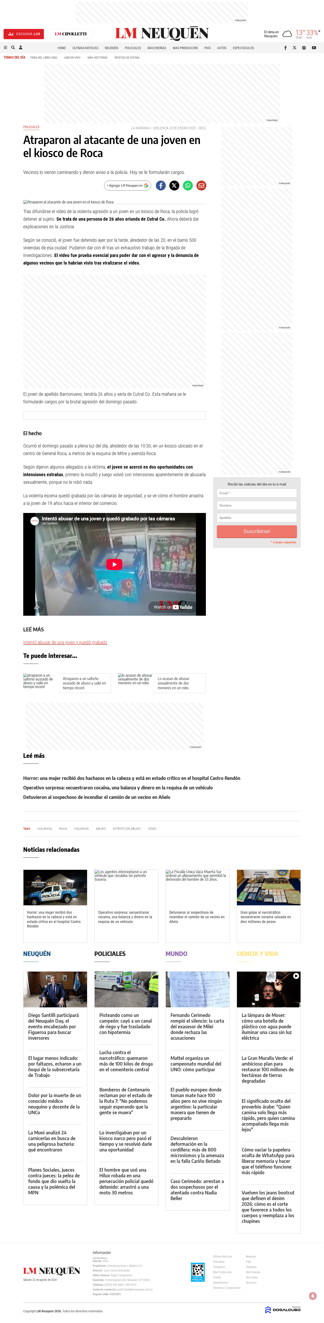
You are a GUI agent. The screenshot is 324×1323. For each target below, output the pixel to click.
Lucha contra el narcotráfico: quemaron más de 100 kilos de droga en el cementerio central (126, 1060)
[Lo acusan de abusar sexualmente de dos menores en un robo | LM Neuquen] (135, 683)
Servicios (251, 1282)
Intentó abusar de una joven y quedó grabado (65, 642)
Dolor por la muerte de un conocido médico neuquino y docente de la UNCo (54, 1103)
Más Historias (97, 57)
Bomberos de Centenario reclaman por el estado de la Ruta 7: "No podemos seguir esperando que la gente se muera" (125, 1100)
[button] (5, 48)
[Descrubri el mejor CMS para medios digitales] (283, 1314)
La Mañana (140, 128)
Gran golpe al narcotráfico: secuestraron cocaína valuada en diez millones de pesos (266, 917)
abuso (101, 828)
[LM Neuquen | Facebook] (286, 48)
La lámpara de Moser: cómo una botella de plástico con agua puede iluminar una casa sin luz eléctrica (267, 1026)
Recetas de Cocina (127, 57)
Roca (63, 828)
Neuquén (111, 48)
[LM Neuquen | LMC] (71, 34)
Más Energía (157, 48)
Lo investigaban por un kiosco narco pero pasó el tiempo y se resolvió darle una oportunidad (125, 1140)
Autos (221, 48)
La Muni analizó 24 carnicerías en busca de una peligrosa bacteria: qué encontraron (51, 1140)
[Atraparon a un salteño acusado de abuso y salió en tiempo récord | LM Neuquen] (40, 683)
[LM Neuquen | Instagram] (305, 48)
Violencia (161, 128)
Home (62, 48)
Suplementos (220, 1282)
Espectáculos (243, 48)
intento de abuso (127, 828)
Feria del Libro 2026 (43, 57)
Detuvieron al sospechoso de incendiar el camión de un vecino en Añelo (96, 797)
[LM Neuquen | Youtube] (314, 48)
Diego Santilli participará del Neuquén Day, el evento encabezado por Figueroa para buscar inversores (53, 1026)
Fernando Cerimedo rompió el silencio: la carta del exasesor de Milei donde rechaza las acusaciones (197, 1026)
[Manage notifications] (313, 1296)
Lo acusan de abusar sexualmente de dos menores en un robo (173, 683)
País (207, 48)
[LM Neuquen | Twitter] (296, 48)
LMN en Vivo (72, 57)
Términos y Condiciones (226, 1287)
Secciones (252, 1277)
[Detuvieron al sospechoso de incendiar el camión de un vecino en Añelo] (197, 888)
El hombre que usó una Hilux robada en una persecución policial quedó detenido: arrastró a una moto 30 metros (126, 1181)
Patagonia (219, 1267)
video (152, 828)
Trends (217, 1277)
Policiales (133, 48)
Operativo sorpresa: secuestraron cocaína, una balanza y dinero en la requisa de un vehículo (118, 787)
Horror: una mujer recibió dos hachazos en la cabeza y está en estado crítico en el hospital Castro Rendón (131, 778)
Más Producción (185, 48)
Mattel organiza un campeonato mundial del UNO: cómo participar (196, 1063)
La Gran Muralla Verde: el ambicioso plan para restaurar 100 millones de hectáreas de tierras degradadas (268, 1069)
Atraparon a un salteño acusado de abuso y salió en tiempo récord (84, 683)
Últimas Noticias (85, 48)
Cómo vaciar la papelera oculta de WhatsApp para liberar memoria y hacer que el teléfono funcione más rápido (268, 1160)
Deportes (251, 1267)
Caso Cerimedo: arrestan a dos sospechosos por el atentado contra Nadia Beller (197, 1189)
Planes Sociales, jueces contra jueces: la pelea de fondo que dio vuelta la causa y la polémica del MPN (54, 1181)
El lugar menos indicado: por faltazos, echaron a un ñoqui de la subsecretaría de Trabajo (54, 1066)
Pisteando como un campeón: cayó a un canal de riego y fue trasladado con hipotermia (125, 1023)
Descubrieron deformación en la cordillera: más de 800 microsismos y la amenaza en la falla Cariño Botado (197, 1149)
